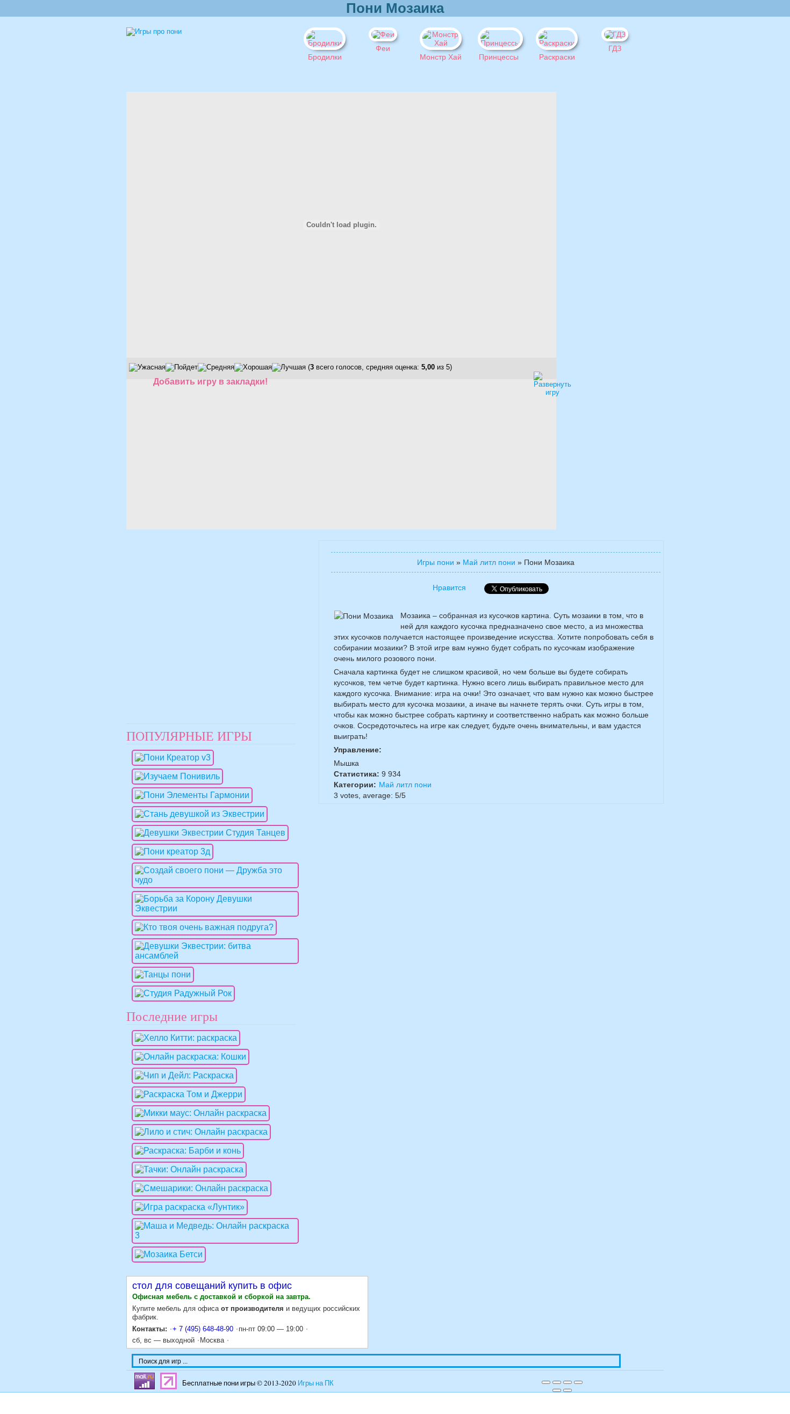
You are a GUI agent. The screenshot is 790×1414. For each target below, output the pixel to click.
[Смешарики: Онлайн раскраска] (198, 1188)
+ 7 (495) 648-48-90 (203, 1329)
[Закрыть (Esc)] (546, 1382)
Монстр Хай (441, 57)
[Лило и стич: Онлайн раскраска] (198, 1131)
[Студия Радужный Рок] (180, 993)
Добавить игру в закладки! (210, 381)
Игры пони (435, 562)
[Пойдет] (182, 367)
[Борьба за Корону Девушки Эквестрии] (212, 908)
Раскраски (557, 57)
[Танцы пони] (160, 974)
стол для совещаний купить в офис (212, 1285)
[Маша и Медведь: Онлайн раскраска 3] (212, 1235)
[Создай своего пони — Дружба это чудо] (212, 879)
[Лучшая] (289, 367)
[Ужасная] (147, 367)
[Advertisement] (594, 253)
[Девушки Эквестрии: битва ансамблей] (212, 955)
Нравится (449, 587)
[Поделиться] (556, 1382)
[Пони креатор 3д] (169, 851)
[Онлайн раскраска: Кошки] (187, 1056)
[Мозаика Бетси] (166, 1254)
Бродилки (325, 57)
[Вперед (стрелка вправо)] (567, 1390)
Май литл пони (489, 562)
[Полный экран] (567, 1382)
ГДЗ (614, 48)
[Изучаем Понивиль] (174, 776)
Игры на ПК (316, 1383)
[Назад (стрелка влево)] (556, 1390)
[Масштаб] (578, 1382)
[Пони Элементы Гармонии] (189, 795)
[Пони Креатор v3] (170, 757)
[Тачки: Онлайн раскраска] (186, 1169)
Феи (383, 48)
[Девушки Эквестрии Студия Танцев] (207, 832)
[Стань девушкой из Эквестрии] (197, 813)
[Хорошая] (253, 367)
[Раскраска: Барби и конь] (185, 1150)
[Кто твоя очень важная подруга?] (201, 927)
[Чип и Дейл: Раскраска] (181, 1075)
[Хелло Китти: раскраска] (183, 1037)
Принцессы (499, 57)
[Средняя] (216, 367)
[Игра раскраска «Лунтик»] (187, 1207)
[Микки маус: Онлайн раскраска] (198, 1113)
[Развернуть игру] (543, 381)
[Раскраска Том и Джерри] (186, 1094)
